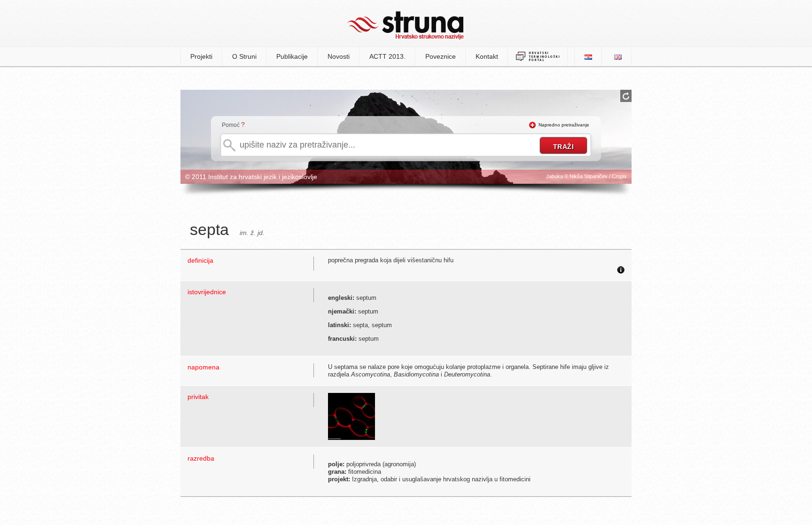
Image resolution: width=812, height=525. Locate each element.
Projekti (201, 56)
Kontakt (487, 56)
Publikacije (292, 56)
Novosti (339, 56)
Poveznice (440, 56)
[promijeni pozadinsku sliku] (626, 96)
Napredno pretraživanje (564, 124)
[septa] (351, 415)
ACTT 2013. (387, 56)
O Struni (244, 56)
